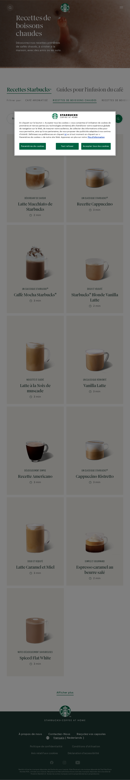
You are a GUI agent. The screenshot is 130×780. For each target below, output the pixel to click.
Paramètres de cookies (32, 146)
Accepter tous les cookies (96, 146)
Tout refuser (67, 146)
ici (65, 134)
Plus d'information (96, 137)
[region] (65, 133)
